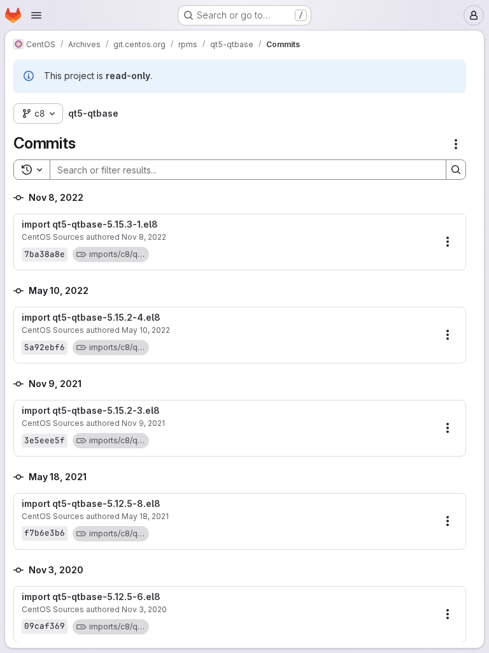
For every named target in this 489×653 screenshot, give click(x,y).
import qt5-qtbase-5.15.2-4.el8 (91, 317)
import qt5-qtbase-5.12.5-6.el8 (91, 597)
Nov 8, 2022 (144, 237)
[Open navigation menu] (36, 15)
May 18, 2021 (145, 516)
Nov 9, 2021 (143, 423)
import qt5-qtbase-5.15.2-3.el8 (91, 411)
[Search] (456, 169)
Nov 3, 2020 (144, 609)
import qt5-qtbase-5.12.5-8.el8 (91, 504)
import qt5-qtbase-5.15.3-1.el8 (90, 224)
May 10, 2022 (146, 330)
